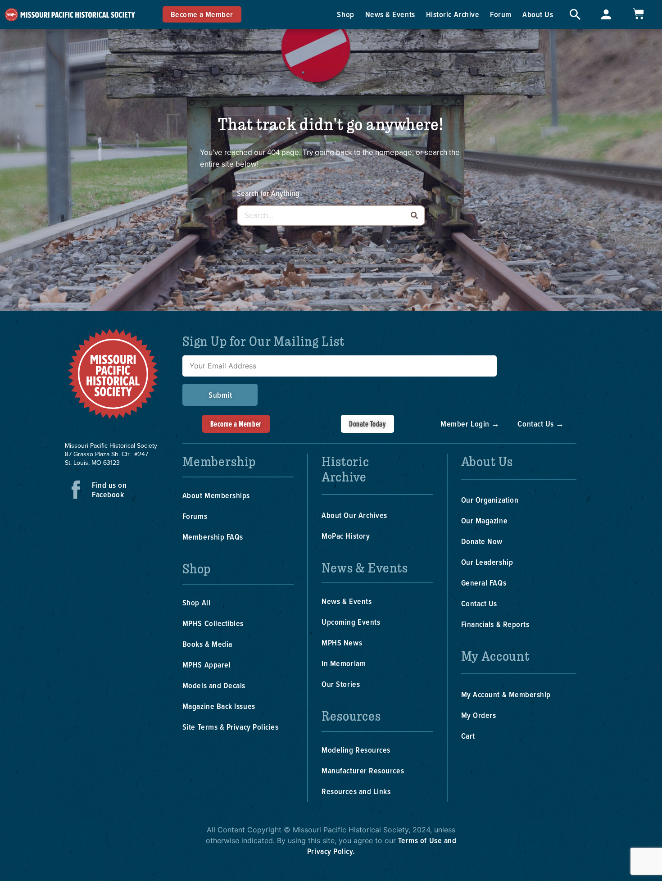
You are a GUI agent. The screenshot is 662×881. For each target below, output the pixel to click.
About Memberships (216, 495)
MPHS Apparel (206, 664)
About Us (537, 14)
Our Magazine (484, 520)
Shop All (196, 602)
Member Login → (470, 423)
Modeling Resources (356, 749)
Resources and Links (356, 791)
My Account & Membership (506, 694)
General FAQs (483, 582)
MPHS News (342, 642)
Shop (345, 14)
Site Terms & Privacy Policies (230, 726)
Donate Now (482, 541)
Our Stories (341, 684)
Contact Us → (540, 423)
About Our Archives (354, 515)
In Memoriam (344, 663)
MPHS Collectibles (213, 623)
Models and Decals (213, 685)
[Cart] (638, 13)
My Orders (478, 715)
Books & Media (207, 643)
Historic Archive (453, 14)
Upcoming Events (351, 621)
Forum (501, 14)
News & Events (390, 14)
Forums (194, 516)
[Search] (414, 215)
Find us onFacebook (109, 489)
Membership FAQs (212, 536)
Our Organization (490, 499)
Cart (468, 735)
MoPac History (346, 535)
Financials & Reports (495, 624)
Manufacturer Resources (363, 770)
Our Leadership (487, 562)
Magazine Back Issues (218, 706)
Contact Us (479, 603)
